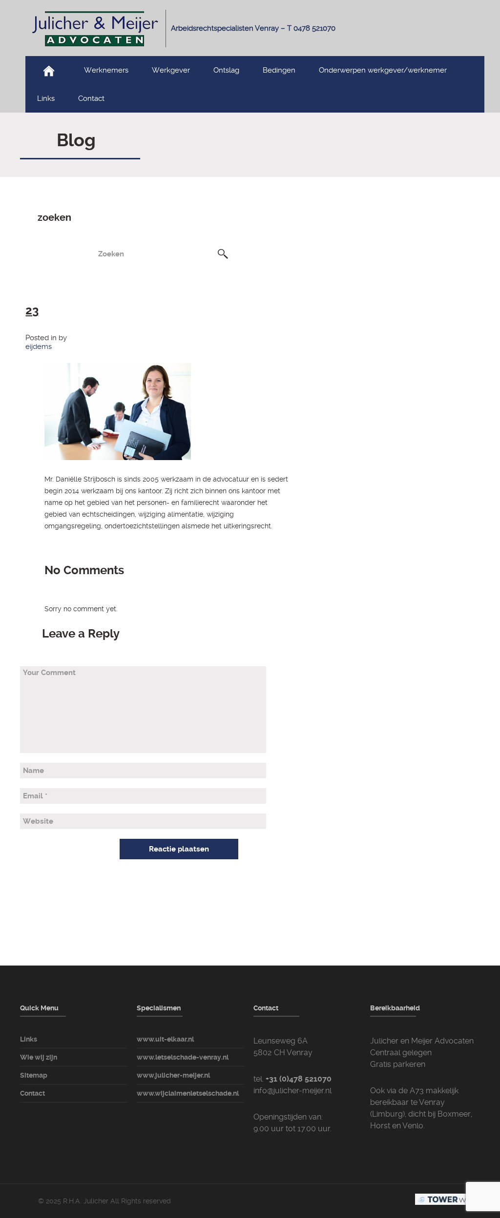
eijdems (38, 346)
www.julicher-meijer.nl (173, 1075)
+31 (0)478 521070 (299, 1078)
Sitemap (33, 1075)
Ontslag (226, 70)
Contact (91, 98)
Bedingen (279, 70)
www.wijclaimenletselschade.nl (188, 1093)
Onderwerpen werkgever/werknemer (383, 70)
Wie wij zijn (38, 1057)
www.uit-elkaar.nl (165, 1039)
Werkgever (171, 70)
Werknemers (106, 70)
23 (32, 310)
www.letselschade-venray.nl (183, 1057)
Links (46, 98)
